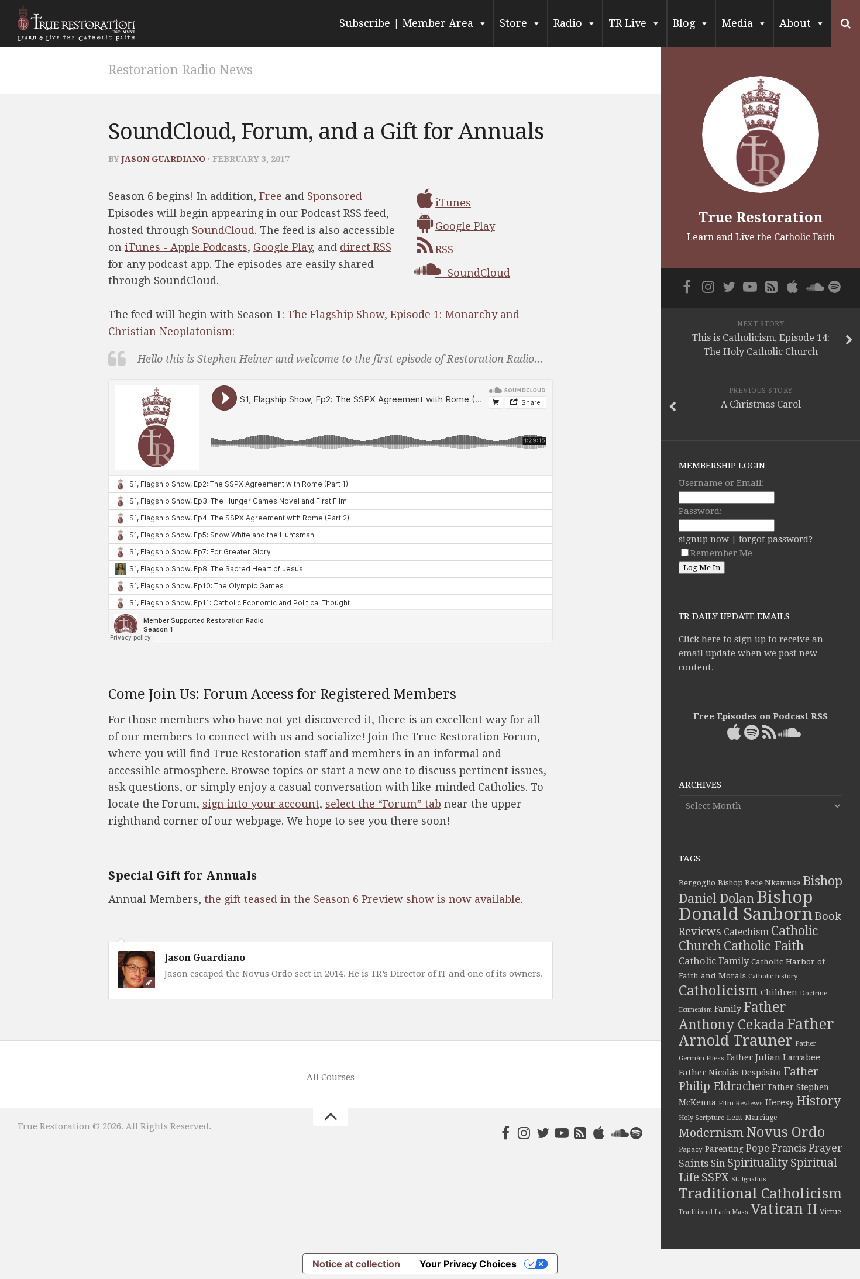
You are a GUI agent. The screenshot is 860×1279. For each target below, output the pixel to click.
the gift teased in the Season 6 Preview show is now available (362, 899)
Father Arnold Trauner (756, 1032)
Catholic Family (714, 961)
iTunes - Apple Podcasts (186, 247)
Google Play (282, 247)
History (818, 1101)
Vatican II (784, 1209)
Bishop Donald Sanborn (746, 905)
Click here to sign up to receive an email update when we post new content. (751, 653)
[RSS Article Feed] (580, 1133)
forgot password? (776, 539)
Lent (734, 1117)
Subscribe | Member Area (406, 23)
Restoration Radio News (180, 70)
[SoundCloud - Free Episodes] (618, 1133)
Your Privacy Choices (468, 1264)
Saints (693, 1163)
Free (270, 196)
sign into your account (260, 804)
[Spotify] (636, 1133)
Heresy (779, 1102)
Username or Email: (721, 483)
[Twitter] (543, 1133)
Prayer (825, 1148)
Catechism (746, 932)
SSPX (715, 1177)
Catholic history (772, 976)
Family (727, 1008)
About (795, 23)
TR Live (627, 23)
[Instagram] (524, 1133)
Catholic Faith (764, 946)
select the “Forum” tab (383, 804)
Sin (718, 1163)
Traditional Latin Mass (713, 1212)
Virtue (830, 1211)
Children (779, 992)
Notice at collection (356, 1264)
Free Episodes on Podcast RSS (760, 716)
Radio (567, 23)
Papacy (691, 1149)
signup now (704, 539)
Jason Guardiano (163, 159)
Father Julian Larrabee (773, 1057)
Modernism (711, 1133)
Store (513, 23)
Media (737, 23)
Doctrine (813, 993)
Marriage (761, 1117)
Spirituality (757, 1163)
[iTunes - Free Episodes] (599, 1133)
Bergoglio (697, 882)
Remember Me (721, 553)
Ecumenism (695, 1009)
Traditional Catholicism (760, 1193)
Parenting (724, 1148)
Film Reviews (740, 1103)
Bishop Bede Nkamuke (759, 882)
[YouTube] (562, 1133)
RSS (444, 249)
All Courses (331, 1077)
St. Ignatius (748, 1179)
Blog (684, 23)
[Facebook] (505, 1133)
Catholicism (718, 990)
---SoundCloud (472, 273)
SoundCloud (223, 230)
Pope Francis (776, 1148)
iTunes (453, 202)
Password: (700, 511)
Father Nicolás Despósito (730, 1072)
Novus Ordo (785, 1132)
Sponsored (334, 196)
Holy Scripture (701, 1118)
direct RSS (365, 247)
